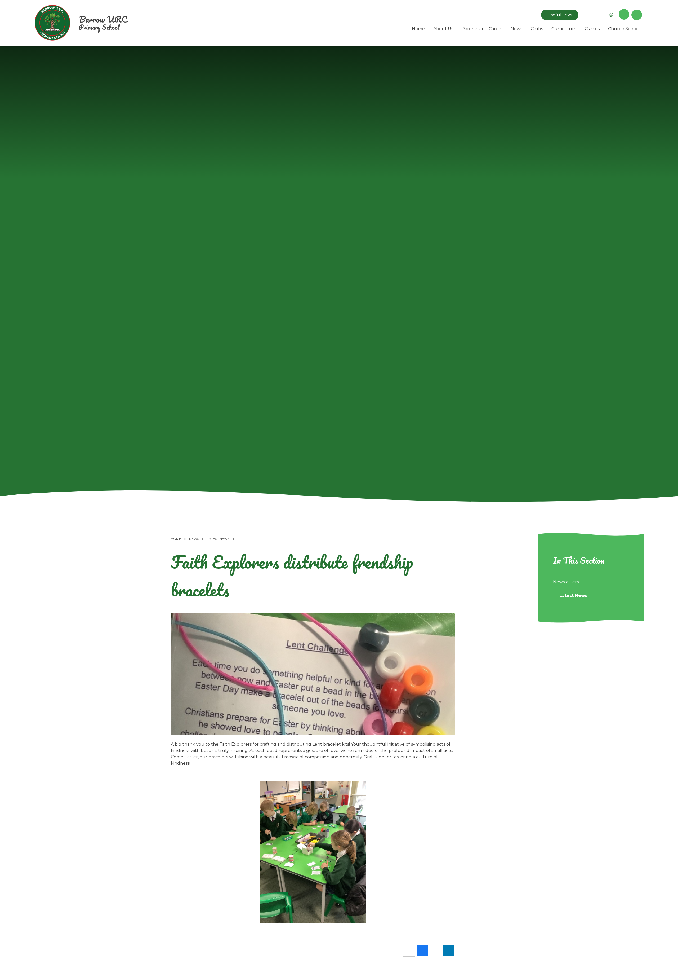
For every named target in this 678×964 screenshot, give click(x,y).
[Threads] (611, 15)
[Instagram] (586, 15)
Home (176, 539)
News (194, 539)
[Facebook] (598, 15)
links (559, 14)
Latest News (218, 539)
